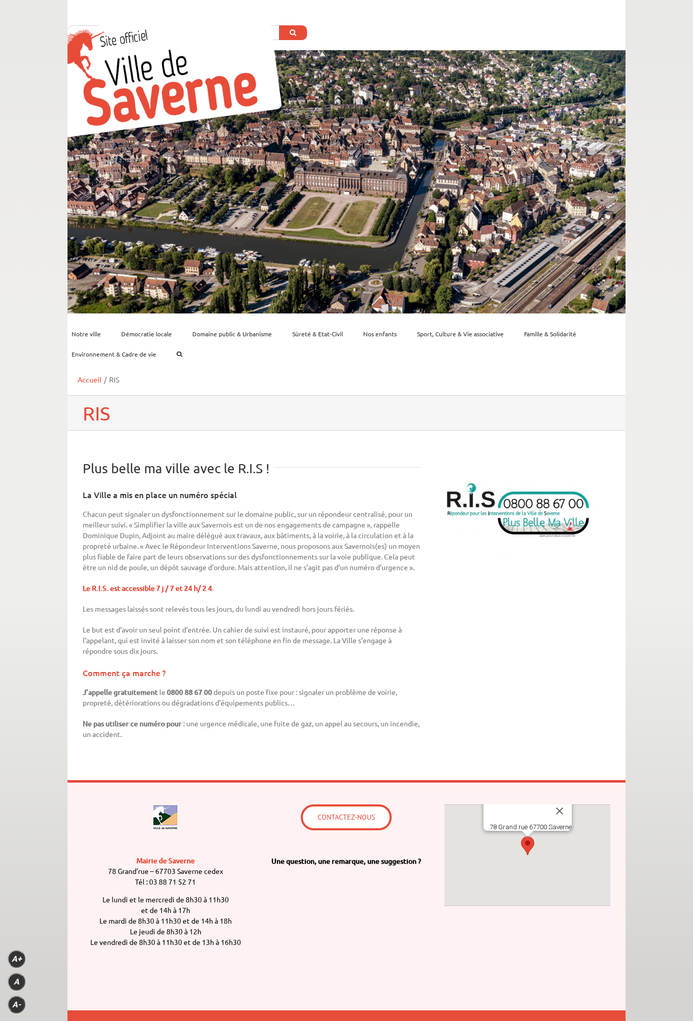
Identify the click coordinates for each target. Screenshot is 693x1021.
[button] (527, 845)
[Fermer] (559, 811)
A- (16, 1004)
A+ (17, 959)
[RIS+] (517, 463)
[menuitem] (92, 334)
